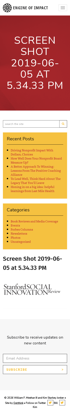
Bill (55, 403)
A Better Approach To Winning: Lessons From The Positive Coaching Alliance (36, 170)
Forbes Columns (22, 229)
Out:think (18, 403)
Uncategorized (21, 241)
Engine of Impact (30, 8)
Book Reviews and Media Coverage (34, 221)
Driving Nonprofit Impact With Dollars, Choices (32, 152)
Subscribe (16, 369)
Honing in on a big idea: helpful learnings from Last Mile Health (32, 188)
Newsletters (19, 233)
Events (15, 225)
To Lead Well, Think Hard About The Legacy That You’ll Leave (36, 180)
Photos (15, 237)
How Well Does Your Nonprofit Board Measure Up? (36, 160)
